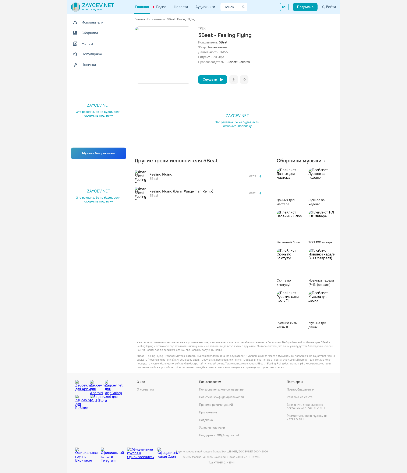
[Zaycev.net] (92, 7)
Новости (181, 7)
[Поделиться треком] (244, 79)
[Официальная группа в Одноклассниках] (142, 452)
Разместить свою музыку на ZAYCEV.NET (307, 417)
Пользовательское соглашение (221, 389)
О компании (145, 389)
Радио (161, 7)
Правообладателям (300, 389)
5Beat (223, 42)
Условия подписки (212, 427)
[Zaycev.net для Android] (96, 386)
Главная (142, 7)
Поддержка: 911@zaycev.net (219, 435)
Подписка (206, 420)
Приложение (208, 412)
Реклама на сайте (299, 397)
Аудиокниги (205, 7)
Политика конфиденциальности (221, 397)
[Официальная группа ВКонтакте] (88, 452)
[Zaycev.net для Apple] (81, 386)
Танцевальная (217, 47)
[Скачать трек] (260, 176)
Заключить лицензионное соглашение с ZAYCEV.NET (306, 406)
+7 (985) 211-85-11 (224, 462)
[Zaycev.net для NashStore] (104, 402)
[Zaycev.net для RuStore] (81, 402)
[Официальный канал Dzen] (169, 452)
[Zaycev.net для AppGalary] (111, 386)
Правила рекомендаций (216, 404)
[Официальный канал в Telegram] (114, 452)
